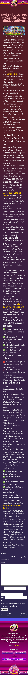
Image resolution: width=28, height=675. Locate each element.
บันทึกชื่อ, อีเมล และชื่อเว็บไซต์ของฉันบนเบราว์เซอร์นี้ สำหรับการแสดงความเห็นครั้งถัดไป (13, 605)
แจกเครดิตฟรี (12, 74)
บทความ (16, 645)
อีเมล (2, 591)
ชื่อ (2, 588)
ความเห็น (3, 562)
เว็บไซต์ (2, 598)
